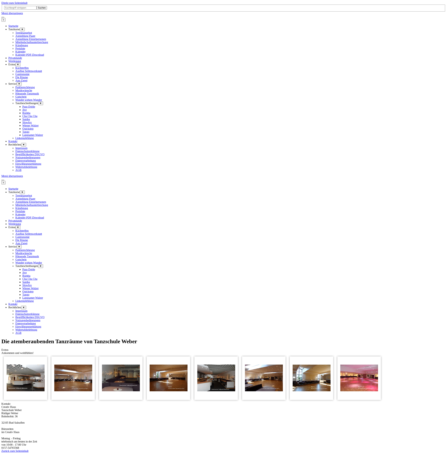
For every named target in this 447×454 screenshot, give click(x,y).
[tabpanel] (223, 414)
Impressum (21, 148)
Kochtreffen (22, 67)
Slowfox (27, 122)
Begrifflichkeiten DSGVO (30, 154)
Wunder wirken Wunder (28, 99)
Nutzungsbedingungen (27, 157)
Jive (24, 109)
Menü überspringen (12, 13)
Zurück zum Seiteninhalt (14, 450)
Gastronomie (22, 74)
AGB (18, 170)
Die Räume (21, 77)
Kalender (20, 51)
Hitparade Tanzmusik (27, 93)
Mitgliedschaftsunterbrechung (31, 42)
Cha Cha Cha (29, 116)
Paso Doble (28, 106)
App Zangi (21, 80)
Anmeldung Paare (25, 35)
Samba (26, 119)
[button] (25, 400)
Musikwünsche (23, 90)
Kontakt (12, 141)
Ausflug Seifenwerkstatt (28, 71)
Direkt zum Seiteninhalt (14, 2)
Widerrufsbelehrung (26, 166)
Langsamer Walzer (32, 134)
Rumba (26, 112)
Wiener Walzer (30, 125)
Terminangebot (23, 32)
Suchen (42, 7)
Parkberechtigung (25, 87)
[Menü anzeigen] (2, 17)
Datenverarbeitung (25, 160)
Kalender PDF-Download (29, 54)
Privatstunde (15, 57)
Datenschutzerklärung (27, 151)
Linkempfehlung (24, 138)
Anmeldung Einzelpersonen (30, 39)
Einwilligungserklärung (28, 163)
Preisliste (20, 48)
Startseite (13, 25)
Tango (25, 131)
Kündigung (21, 45)
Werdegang (14, 61)
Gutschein (21, 96)
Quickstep (28, 128)
